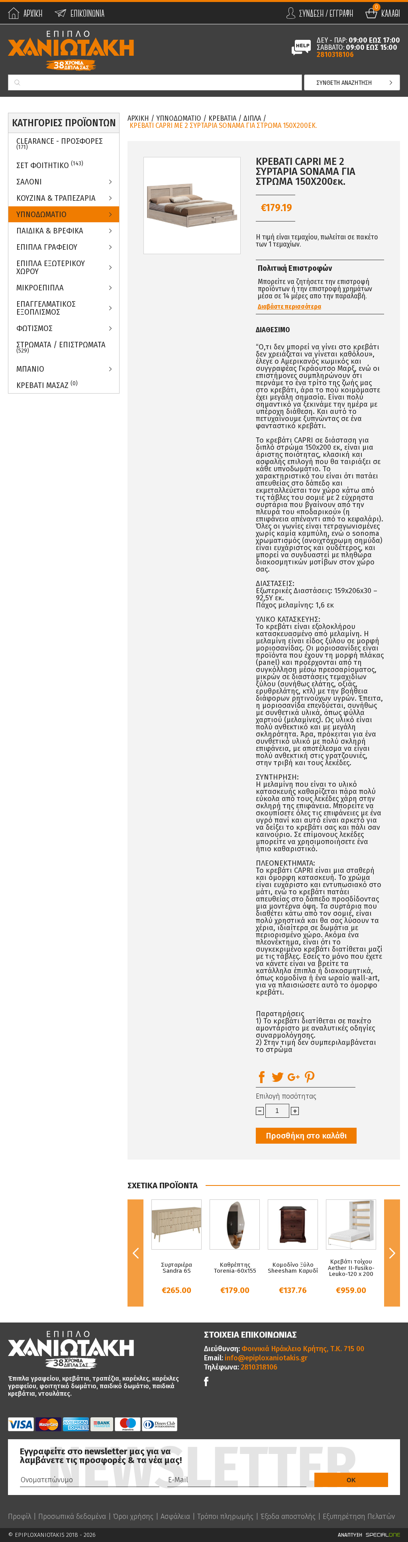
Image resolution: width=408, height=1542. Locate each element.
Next (392, 1252)
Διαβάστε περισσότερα (289, 307)
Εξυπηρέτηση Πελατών (359, 1516)
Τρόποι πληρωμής (225, 1516)
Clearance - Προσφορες (59, 143)
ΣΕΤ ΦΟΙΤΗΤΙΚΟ (49, 165)
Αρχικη (138, 118)
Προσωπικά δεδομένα (72, 1516)
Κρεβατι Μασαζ (47, 385)
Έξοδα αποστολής (288, 1516)
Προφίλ (19, 1516)
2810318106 (335, 54)
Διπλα (252, 118)
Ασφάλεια (175, 1516)
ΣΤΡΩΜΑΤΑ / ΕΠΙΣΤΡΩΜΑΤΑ (61, 347)
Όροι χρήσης (133, 1516)
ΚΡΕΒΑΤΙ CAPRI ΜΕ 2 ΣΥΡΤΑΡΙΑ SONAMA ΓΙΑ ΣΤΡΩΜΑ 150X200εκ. (223, 125)
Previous (135, 1252)
